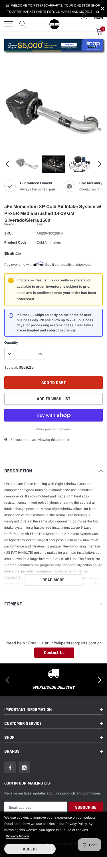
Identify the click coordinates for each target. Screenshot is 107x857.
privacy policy (17, 836)
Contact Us (54, 653)
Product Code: (16, 242)
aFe (40, 224)
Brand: (9, 224)
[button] (98, 17)
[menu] (8, 24)
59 (13, 440)
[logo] (54, 24)
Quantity (11, 343)
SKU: (8, 233)
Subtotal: (11, 368)
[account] (84, 17)
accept (30, 849)
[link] (27, 164)
